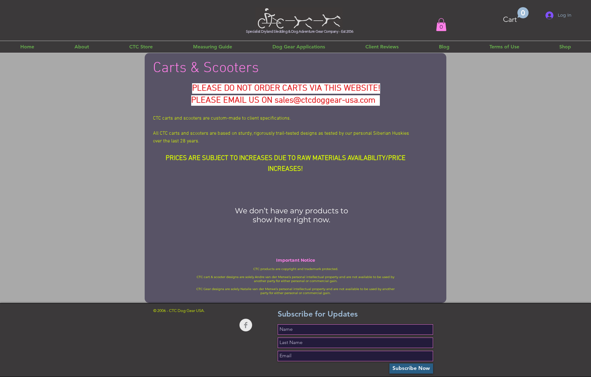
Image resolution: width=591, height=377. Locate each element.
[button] (516, 15)
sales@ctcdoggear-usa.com (325, 100)
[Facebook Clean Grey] (245, 325)
